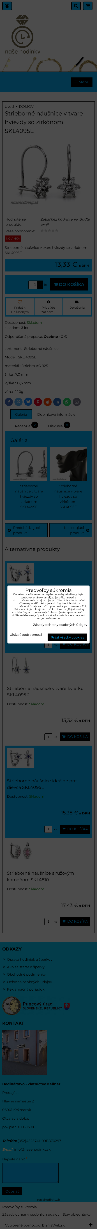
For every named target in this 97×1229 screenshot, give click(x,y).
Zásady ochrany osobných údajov (60, 625)
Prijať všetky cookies (67, 637)
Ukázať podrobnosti (26, 635)
